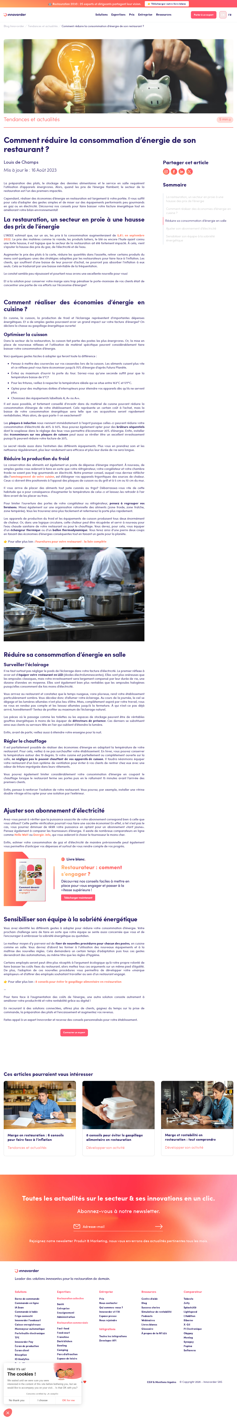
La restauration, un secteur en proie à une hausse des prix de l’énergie (194, 199)
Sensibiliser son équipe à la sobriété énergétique (190, 238)
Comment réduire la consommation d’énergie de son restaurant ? (103, 26)
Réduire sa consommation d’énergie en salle (195, 221)
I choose (43, 1400)
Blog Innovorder (14, 26)
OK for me (68, 1400)
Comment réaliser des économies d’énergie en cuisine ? (198, 211)
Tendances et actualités (43, 26)
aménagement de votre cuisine (32, 476)
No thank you (16, 1400)
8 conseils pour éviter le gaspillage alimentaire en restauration (78, 981)
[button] (101, 14)
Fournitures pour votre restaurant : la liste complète (70, 541)
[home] (15, 14)
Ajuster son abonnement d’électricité (191, 228)
